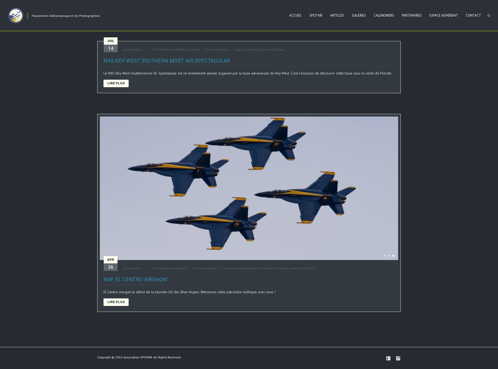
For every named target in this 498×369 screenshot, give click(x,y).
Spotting (193, 49)
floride (266, 49)
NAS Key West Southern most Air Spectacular (166, 61)
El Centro (282, 268)
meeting (296, 268)
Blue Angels (252, 49)
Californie (268, 268)
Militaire (180, 49)
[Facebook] (388, 358)
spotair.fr (135, 49)
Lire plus (116, 83)
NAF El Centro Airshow (135, 279)
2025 (155, 49)
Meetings (167, 49)
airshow (235, 268)
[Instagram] (398, 358)
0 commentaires (217, 49)
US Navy (278, 49)
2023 (155, 268)
